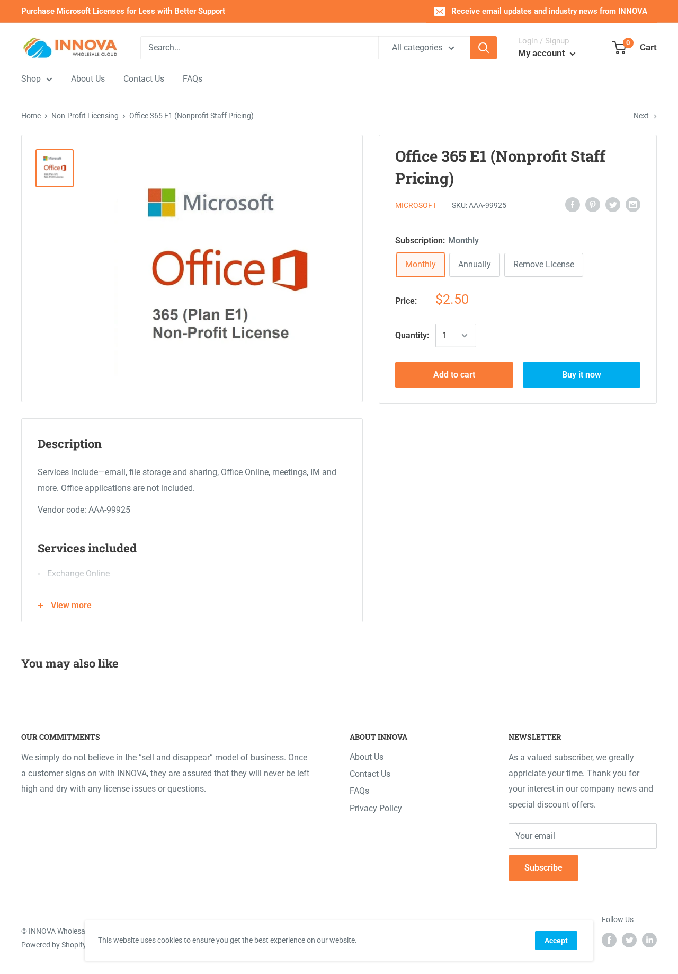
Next (641, 115)
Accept (556, 940)
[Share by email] (633, 204)
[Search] (483, 47)
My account (542, 53)
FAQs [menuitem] (192, 79)
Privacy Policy (376, 808)
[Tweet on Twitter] (612, 204)
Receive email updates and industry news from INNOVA (549, 11)
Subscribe (543, 868)
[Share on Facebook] (572, 204)
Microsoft (415, 205)
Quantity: (412, 335)
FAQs (359, 791)
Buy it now (581, 375)
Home (31, 115)
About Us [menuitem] (88, 79)
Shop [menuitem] (31, 79)
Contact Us (370, 774)
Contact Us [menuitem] (143, 79)
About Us (366, 757)
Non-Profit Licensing (85, 115)
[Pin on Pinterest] (592, 204)
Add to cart (454, 375)
